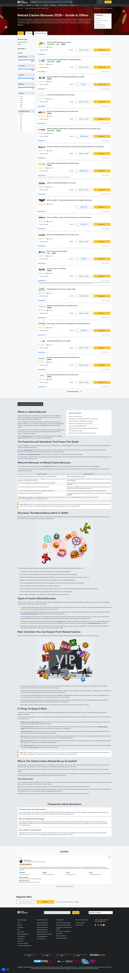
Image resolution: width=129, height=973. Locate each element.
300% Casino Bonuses (42, 927)
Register (45, 902)
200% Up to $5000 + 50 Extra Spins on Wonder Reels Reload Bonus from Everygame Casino (74, 128)
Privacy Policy (21, 932)
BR (21, 127)
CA (21, 129)
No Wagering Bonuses (42, 936)
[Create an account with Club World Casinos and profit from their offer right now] (106, 228)
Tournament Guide (79, 922)
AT (20, 119)
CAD (21, 98)
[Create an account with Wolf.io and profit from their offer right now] (106, 88)
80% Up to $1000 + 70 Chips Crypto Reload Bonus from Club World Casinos (69, 217)
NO (21, 116)
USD (21, 106)
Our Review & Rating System (24, 945)
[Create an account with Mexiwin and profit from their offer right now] (106, 280)
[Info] (3, 969)
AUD (21, 96)
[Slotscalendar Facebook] (96, 925)
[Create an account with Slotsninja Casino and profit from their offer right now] (106, 386)
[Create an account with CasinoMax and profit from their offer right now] (106, 352)
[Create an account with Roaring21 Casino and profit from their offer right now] (106, 369)
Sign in (77, 901)
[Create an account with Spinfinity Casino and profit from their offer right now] (106, 317)
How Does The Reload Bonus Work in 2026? (80, 423)
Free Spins (97, 22)
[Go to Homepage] (23, 2)
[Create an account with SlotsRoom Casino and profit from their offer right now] (106, 335)
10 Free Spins (59, 933)
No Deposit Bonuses (100, 27)
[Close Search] (71, 2)
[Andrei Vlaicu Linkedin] (109, 857)
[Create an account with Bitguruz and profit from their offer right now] (106, 158)
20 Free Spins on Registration (63, 931)
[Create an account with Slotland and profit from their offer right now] (106, 106)
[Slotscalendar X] (98, 925)
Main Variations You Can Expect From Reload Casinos (83, 428)
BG (21, 125)
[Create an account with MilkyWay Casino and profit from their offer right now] (106, 71)
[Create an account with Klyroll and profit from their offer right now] (106, 263)
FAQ (18, 929)
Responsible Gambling (23, 934)
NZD (21, 104)
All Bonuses (98, 18)
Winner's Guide (79, 925)
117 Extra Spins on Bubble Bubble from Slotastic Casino (63, 163)
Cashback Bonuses (100, 24)
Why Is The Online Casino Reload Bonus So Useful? (82, 433)
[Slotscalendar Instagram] (101, 925)
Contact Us (20, 941)
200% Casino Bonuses (42, 929)
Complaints (20, 927)
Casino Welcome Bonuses (101, 20)
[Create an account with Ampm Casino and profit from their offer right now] (106, 123)
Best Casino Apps (41, 938)
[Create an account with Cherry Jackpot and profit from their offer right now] (106, 300)
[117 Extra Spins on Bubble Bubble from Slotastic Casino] (42, 164)
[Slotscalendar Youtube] (104, 925)
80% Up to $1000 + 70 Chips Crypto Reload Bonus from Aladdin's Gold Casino (69, 200)
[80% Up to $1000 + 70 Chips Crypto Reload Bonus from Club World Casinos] (42, 217)
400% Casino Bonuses (42, 925)
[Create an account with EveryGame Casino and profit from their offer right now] (106, 140)
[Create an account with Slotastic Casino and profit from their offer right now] (106, 175)
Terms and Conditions (23, 943)
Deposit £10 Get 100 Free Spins (44, 934)
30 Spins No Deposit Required (63, 925)
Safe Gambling (21, 936)
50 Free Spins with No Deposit (63, 922)
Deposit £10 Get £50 (42, 932)
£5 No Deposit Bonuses (61, 938)
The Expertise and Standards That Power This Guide (83, 419)
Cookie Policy (21, 938)
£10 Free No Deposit (61, 935)
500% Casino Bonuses (42, 922)
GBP (21, 102)
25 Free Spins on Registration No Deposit (64, 928)
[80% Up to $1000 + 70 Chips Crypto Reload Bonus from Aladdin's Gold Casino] (42, 200)
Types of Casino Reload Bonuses (77, 426)
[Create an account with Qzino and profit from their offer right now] (106, 194)
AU (21, 121)
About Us (20, 925)
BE (21, 123)
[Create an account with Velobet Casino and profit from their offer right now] (106, 246)
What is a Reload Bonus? (75, 416)
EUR (21, 100)
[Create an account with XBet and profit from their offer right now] (106, 54)
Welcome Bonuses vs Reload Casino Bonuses (81, 421)
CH (21, 131)
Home (19, 922)
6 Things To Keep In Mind (75, 430)
